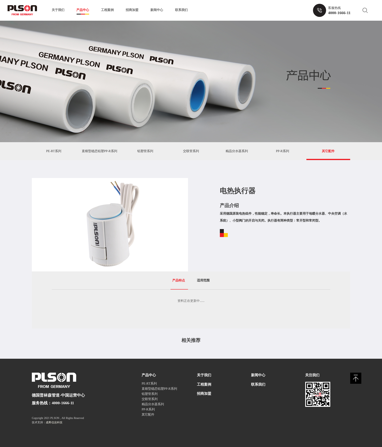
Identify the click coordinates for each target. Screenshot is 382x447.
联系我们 (181, 10)
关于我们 (58, 10)
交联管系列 (191, 151)
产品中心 (82, 10)
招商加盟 (132, 10)
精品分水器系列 (237, 151)
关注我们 (312, 375)
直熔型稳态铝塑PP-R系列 (99, 151)
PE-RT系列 (53, 151)
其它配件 (328, 151)
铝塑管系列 (145, 151)
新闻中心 (156, 10)
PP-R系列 (282, 151)
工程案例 (107, 10)
